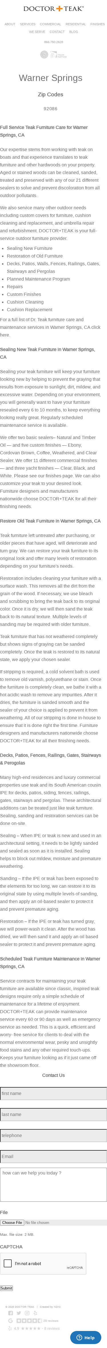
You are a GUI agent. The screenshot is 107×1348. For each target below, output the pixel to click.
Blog (73, 32)
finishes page (59, 476)
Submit (6, 1288)
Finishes (97, 24)
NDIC (57, 1307)
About (10, 24)
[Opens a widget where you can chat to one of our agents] (85, 1338)
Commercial (50, 24)
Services (27, 24)
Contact (57, 32)
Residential (76, 24)
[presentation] (43, 1264)
